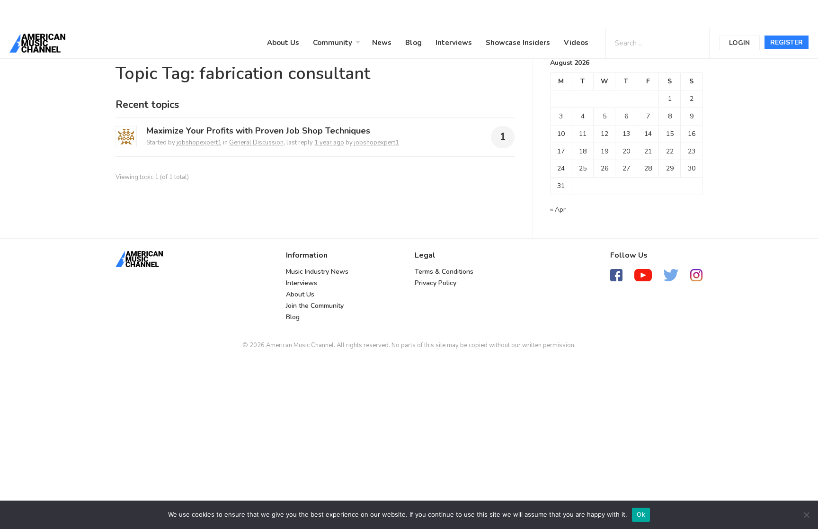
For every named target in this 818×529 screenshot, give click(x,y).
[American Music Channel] (139, 259)
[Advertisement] (286, 13)
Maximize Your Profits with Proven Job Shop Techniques (258, 130)
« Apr (558, 209)
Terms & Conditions (444, 271)
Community (332, 42)
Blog (413, 42)
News (381, 42)
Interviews (454, 42)
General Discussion (256, 142)
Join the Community (315, 305)
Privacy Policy (435, 282)
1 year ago (329, 142)
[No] (806, 515)
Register (786, 42)
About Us (283, 42)
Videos (576, 42)
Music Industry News (317, 271)
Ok (641, 514)
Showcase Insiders (518, 42)
